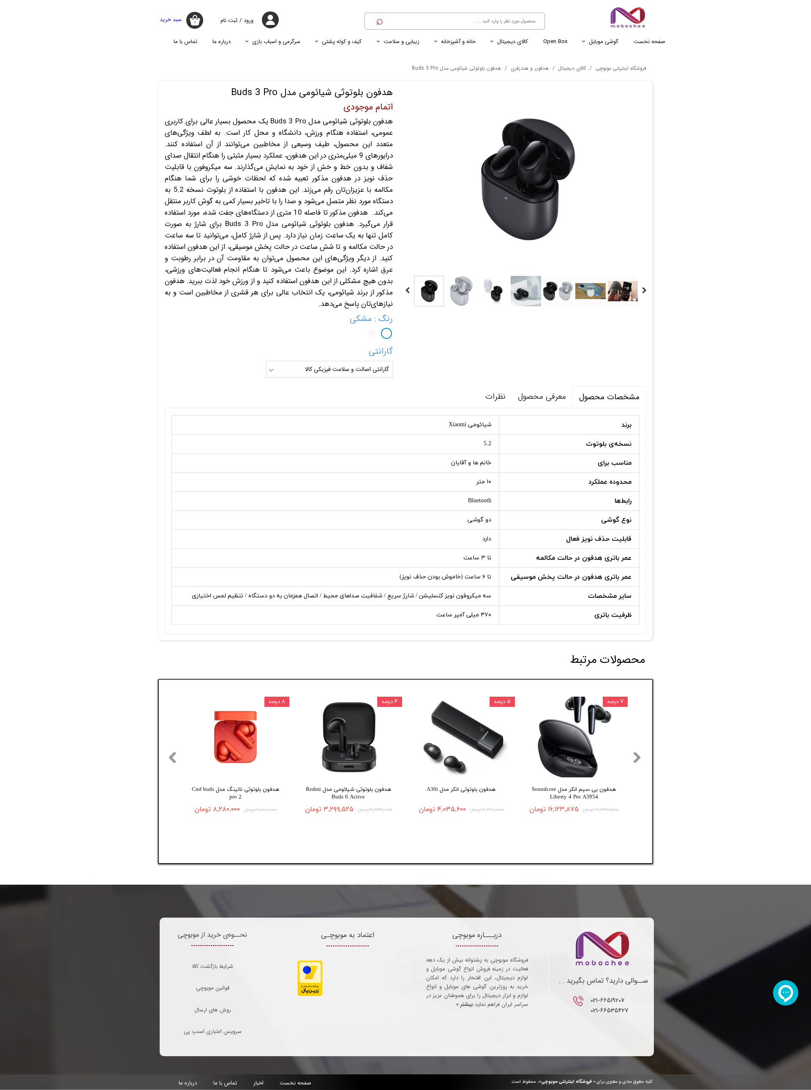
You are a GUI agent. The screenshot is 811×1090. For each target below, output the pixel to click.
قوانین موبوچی (212, 988)
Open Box (555, 41)
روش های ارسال (212, 1010)
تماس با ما (185, 41)
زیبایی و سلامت (401, 41)
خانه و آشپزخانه (458, 41)
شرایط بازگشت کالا (212, 966)
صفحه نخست (649, 41)
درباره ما (221, 41)
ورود (248, 20)
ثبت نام (228, 20)
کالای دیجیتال (512, 41)
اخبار (258, 1083)
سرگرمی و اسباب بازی (276, 41)
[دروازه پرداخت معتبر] (310, 995)
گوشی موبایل (603, 41)
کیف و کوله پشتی (342, 41)
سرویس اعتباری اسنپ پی (213, 1031)
